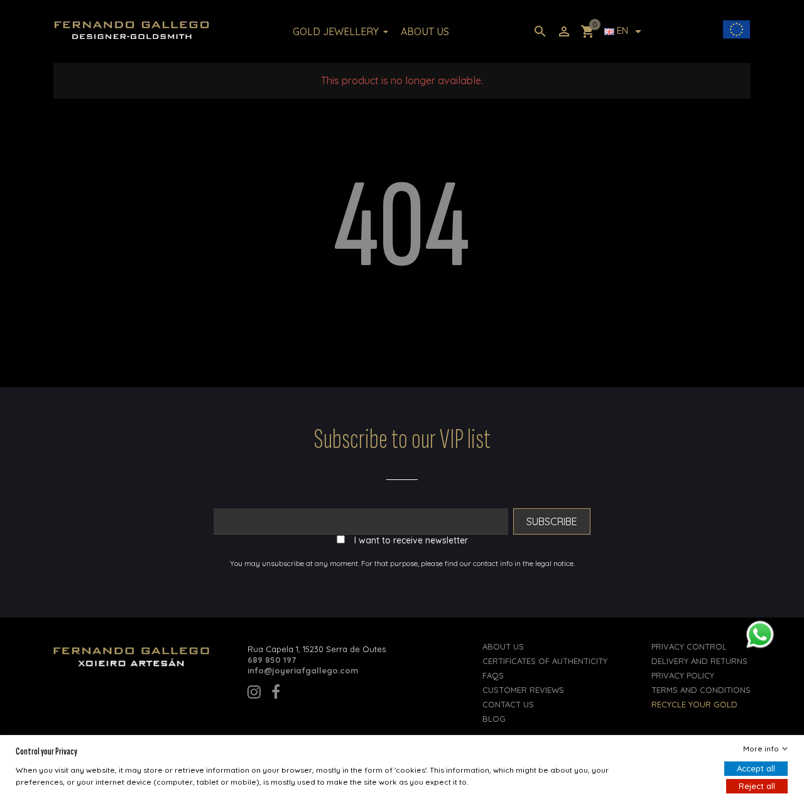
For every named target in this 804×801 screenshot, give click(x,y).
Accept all (756, 768)
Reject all (757, 786)
